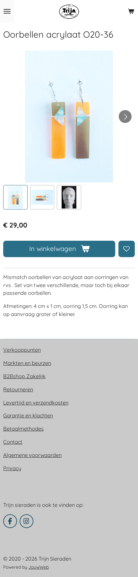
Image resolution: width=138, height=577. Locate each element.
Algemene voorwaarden (32, 455)
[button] (15, 197)
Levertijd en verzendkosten (35, 402)
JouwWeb (39, 567)
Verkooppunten (22, 350)
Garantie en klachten (28, 415)
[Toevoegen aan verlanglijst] (126, 249)
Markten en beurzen (27, 363)
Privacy (12, 468)
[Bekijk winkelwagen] (131, 11)
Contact (12, 442)
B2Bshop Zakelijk (24, 376)
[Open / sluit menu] (7, 11)
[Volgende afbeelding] (125, 116)
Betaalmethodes (23, 428)
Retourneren (18, 389)
